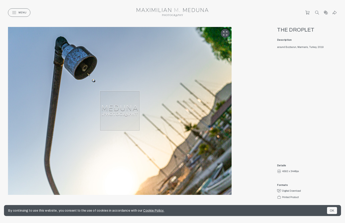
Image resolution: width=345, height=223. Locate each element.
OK (332, 210)
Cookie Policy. (153, 210)
